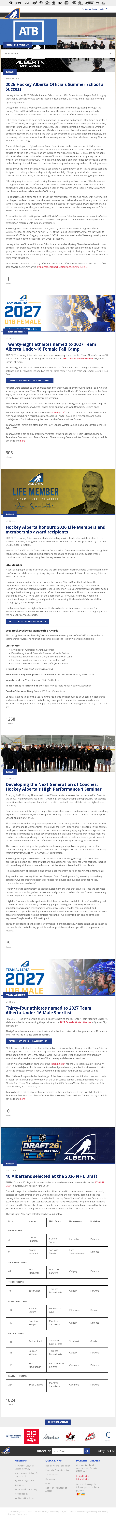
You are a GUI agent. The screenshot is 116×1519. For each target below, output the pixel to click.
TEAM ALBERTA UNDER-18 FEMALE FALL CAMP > (29, 380)
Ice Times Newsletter (24, 1498)
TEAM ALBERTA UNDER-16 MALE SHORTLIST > (28, 1041)
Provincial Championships (57, 1470)
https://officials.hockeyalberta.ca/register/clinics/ (62, 266)
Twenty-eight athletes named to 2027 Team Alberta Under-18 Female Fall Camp (51, 346)
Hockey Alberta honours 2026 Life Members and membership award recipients (56, 529)
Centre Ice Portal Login (93, 9)
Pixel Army (104, 1511)
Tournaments (51, 1474)
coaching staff (58, 412)
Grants (48, 1483)
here (22, 440)
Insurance (19, 1485)
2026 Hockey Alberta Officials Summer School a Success (55, 86)
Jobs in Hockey (21, 1493)
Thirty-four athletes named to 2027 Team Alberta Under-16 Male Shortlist (48, 1010)
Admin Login (22, 1514)
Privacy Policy (82, 1479)
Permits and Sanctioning (26, 1489)
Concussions (51, 1479)
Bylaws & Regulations (25, 1480)
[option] (19, 1436)
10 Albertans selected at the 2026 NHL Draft (51, 1176)
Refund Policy (82, 1476)
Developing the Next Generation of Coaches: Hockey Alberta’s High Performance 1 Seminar (54, 786)
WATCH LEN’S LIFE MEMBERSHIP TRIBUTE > (27, 621)
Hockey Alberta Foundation (57, 1465)
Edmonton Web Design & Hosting (83, 1511)
